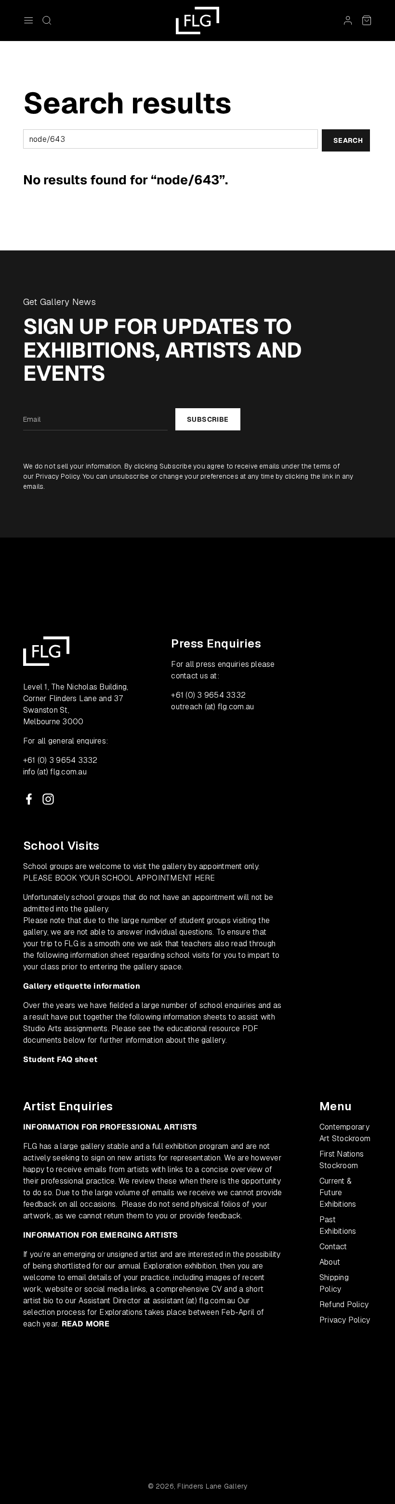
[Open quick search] (47, 20)
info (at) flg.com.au (55, 772)
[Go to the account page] (347, 20)
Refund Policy (344, 1304)
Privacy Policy (57, 476)
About (329, 1262)
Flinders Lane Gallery (212, 1486)
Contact (333, 1247)
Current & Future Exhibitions (337, 1192)
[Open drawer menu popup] (28, 20)
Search (348, 140)
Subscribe (208, 419)
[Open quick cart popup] (366, 20)
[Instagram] (48, 799)
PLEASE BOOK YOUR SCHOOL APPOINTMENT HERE (119, 878)
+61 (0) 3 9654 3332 (60, 760)
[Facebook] (29, 799)
